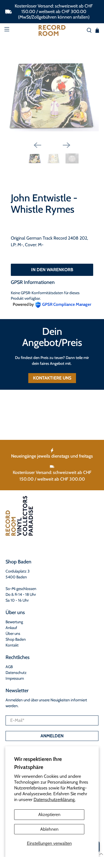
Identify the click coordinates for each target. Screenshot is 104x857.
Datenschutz (16, 672)
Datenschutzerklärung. (54, 799)
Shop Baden (16, 639)
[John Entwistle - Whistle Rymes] (51, 95)
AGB (9, 666)
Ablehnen (49, 829)
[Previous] (37, 145)
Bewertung (14, 621)
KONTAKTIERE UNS (52, 378)
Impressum (15, 678)
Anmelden (52, 735)
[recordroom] (52, 30)
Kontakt (12, 645)
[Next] (66, 145)
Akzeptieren (49, 814)
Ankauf (11, 627)
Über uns (13, 633)
